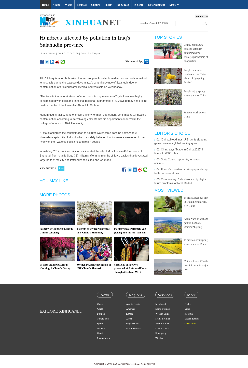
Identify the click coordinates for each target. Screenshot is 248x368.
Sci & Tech (123, 5)
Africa (129, 318)
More (174, 5)
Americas (130, 308)
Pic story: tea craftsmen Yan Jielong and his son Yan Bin (130, 230)
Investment (160, 303)
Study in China (162, 318)
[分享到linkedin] (52, 62)
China (56, 5)
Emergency (160, 333)
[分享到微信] (63, 62)
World (68, 5)
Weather (159, 338)
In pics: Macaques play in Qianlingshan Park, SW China (196, 201)
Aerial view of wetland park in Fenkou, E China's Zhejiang (196, 223)
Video (187, 308)
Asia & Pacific (133, 303)
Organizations (132, 323)
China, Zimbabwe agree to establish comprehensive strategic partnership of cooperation (196, 53)
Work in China (162, 313)
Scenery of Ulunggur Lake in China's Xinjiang (56, 230)
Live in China (162, 328)
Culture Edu (103, 318)
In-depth (139, 5)
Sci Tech (101, 328)
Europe (129, 313)
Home (45, 5)
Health (100, 333)
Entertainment (156, 5)
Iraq (61, 168)
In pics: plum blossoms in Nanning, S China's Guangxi (56, 266)
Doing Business (162, 308)
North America (133, 328)
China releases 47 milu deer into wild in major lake (196, 265)
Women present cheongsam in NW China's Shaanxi (94, 266)
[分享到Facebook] (42, 62)
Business (82, 5)
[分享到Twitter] (47, 62)
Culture (95, 5)
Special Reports (192, 318)
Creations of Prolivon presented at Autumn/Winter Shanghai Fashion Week (130, 268)
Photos (188, 303)
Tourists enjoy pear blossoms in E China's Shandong (93, 230)
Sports (108, 5)
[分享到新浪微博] (57, 62)
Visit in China (162, 323)
